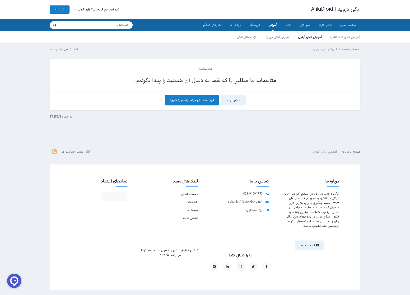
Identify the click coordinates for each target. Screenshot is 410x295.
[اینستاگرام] (240, 266)
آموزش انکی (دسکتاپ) (345, 37)
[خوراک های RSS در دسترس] (54, 152)
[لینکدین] (227, 266)
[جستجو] (55, 25)
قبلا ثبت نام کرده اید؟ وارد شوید (97, 9)
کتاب (289, 25)
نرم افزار (305, 25)
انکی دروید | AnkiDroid (335, 9)
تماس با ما (233, 100)
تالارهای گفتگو (212, 25)
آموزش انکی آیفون (310, 37)
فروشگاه (254, 25)
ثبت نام (60, 9)
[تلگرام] (214, 266)
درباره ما (192, 210)
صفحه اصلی (348, 25)
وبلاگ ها (235, 25)
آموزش (272, 25)
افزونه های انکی (247, 37)
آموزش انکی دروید (277, 37)
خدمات (193, 202)
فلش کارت (325, 25)
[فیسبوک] (266, 266)
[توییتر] (253, 266)
